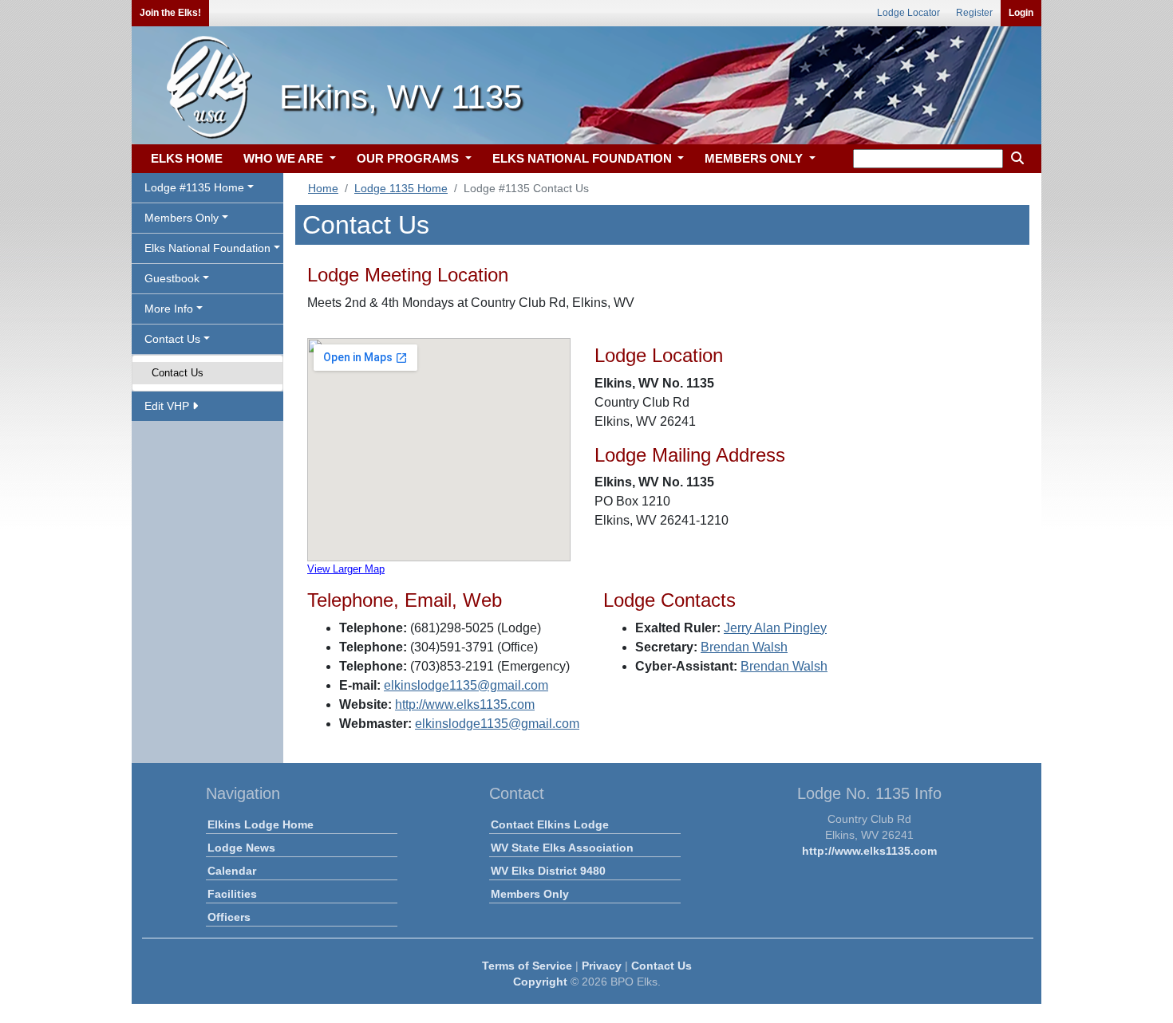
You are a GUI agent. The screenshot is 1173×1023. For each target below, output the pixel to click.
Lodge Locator (908, 12)
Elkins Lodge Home (260, 824)
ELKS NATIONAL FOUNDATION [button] (583, 158)
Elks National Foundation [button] (207, 248)
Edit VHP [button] (168, 405)
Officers (229, 917)
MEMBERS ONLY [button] (755, 158)
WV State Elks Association (562, 847)
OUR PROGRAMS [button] (409, 158)
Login (1021, 12)
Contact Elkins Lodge (550, 824)
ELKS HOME (187, 158)
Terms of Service (527, 965)
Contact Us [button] (172, 338)
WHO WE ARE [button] (284, 158)
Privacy (602, 965)
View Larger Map (346, 569)
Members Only (530, 893)
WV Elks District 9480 (548, 870)
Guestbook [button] (171, 278)
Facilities (232, 893)
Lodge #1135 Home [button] (194, 187)
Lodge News (241, 847)
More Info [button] (168, 308)
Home (323, 188)
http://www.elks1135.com (465, 704)
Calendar (231, 870)
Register (974, 12)
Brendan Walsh (744, 647)
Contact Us (177, 373)
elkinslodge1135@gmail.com (466, 685)
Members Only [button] (181, 217)
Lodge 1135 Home (401, 188)
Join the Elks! (170, 12)
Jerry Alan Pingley (775, 628)
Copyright (540, 981)
